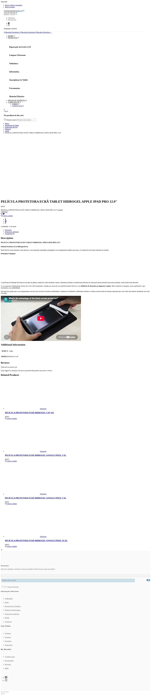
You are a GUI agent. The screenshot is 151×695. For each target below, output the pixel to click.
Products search (11, 120)
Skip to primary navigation (13, 5)
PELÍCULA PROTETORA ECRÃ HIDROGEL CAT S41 (29, 413)
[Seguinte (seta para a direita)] (4, 693)
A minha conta (10, 657)
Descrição (8, 230)
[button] (10, 14)
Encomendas (9, 660)
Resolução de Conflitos (13, 606)
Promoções (8, 645)
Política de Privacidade (12, 610)
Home (7, 123)
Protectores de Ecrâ (11, 127)
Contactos (8, 622)
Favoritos (8, 641)
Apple (7, 131)
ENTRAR (11, 18)
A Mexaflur (9, 598)
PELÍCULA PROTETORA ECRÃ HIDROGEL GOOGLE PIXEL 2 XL (35, 498)
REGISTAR (12, 20)
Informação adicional (12, 232)
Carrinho (8, 637)
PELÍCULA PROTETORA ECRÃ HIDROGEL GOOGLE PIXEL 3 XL (35, 455)
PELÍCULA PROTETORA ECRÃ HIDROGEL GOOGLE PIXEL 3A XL (36, 540)
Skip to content (10, 7)
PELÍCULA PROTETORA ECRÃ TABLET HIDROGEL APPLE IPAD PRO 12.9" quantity (32, 210)
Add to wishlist (7, 216)
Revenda (8, 664)
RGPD (7, 618)
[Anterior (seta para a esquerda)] (1, 693)
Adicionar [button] (43, 409)
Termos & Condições (12, 614)
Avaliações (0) (9, 234)
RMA (7, 668)
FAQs (7, 602)
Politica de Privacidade (13, 586)
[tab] (77, 230)
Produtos (8, 633)
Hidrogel (8, 129)
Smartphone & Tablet (12, 125)
